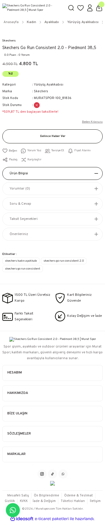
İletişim (95, 501)
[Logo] (32, 8)
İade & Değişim (44, 501)
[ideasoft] (22, 519)
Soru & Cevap (20, 203)
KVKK (24, 501)
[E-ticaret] (52, 519)
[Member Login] (89, 7)
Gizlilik (10, 501)
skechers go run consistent (22, 269)
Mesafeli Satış (18, 496)
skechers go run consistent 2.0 (63, 261)
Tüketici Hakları (73, 501)
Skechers (9, 41)
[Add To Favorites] (9, 151)
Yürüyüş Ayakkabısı (48, 85)
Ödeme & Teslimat (78, 496)
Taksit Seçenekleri (24, 219)
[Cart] (99, 7)
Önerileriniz (19, 234)
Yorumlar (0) (20, 188)
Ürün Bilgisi (19, 173)
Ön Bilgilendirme (46, 496)
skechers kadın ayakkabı (21, 261)
